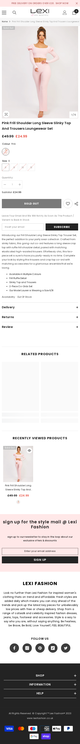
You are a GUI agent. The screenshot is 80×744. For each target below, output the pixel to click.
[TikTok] (53, 648)
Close (76, 3)
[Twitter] (66, 648)
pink (18, 502)
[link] (20, 415)
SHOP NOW (62, 3)
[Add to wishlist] (68, 203)
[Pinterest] (40, 648)
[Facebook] (14, 648)
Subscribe (62, 227)
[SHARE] (75, 203)
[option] (40, 72)
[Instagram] (27, 648)
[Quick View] (29, 450)
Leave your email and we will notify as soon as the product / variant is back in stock (38, 217)
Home (5, 21)
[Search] (14, 12)
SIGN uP (40, 560)
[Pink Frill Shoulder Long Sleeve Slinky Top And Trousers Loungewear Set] (18, 464)
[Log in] (65, 13)
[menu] (4, 12)
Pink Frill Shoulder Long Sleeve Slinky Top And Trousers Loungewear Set (18, 488)
